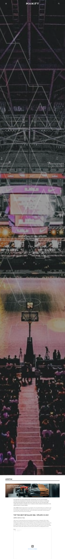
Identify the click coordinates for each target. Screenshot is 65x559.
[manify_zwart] (32, 4)
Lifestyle (8, 479)
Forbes (17, 507)
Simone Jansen (35, 239)
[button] (6, 3)
